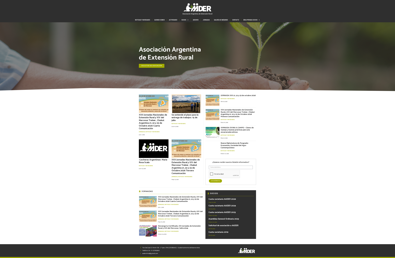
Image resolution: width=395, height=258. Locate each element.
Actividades (173, 20)
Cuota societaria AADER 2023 (222, 212)
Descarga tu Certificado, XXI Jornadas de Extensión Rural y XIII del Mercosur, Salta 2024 (179, 227)
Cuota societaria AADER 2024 (222, 205)
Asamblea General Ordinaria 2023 (224, 219)
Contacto (235, 20)
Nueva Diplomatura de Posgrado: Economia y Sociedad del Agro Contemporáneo (234, 145)
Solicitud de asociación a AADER (223, 225)
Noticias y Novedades (142, 20)
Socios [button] (183, 20)
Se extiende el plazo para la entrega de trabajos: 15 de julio (185, 117)
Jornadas (206, 20)
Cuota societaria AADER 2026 (222, 199)
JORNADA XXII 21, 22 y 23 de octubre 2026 (238, 95)
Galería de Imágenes (221, 20)
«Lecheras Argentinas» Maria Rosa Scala (153, 161)
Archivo (196, 20)
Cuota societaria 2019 (218, 232)
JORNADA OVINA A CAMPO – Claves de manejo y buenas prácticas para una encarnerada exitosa (237, 130)
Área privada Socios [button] (250, 20)
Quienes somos (159, 20)
